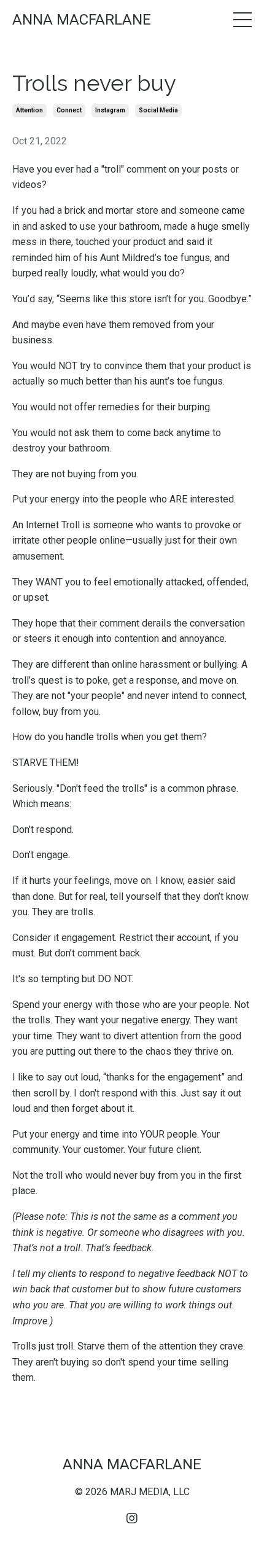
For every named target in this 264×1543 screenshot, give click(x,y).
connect (69, 110)
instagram (110, 110)
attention (29, 110)
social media (158, 110)
